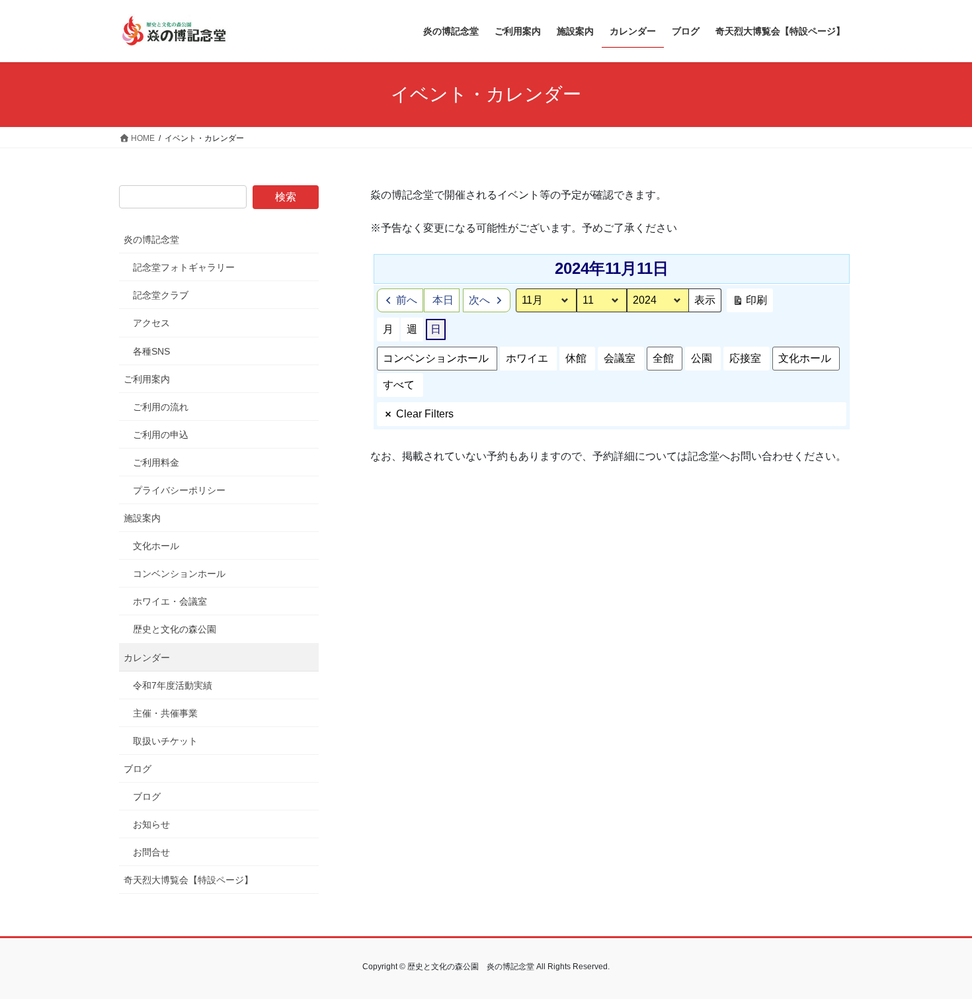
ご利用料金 (156, 462)
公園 (701, 358)
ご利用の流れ (160, 407)
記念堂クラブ (160, 295)
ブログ (137, 768)
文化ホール (804, 358)
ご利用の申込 (160, 434)
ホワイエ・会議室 (170, 601)
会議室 (619, 358)
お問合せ (151, 852)
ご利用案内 (147, 379)
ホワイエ (527, 358)
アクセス (151, 323)
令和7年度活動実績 (172, 685)
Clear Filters (425, 413)
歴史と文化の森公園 (174, 629)
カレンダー (147, 657)
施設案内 (142, 518)
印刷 (749, 303)
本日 (443, 300)
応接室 (745, 358)
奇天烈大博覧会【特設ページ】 (188, 880)
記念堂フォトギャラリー (184, 267)
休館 (576, 358)
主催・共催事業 (165, 713)
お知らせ (151, 824)
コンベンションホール (436, 358)
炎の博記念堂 (151, 239)
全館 (663, 358)
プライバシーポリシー (179, 490)
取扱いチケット (165, 741)
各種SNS (151, 351)
